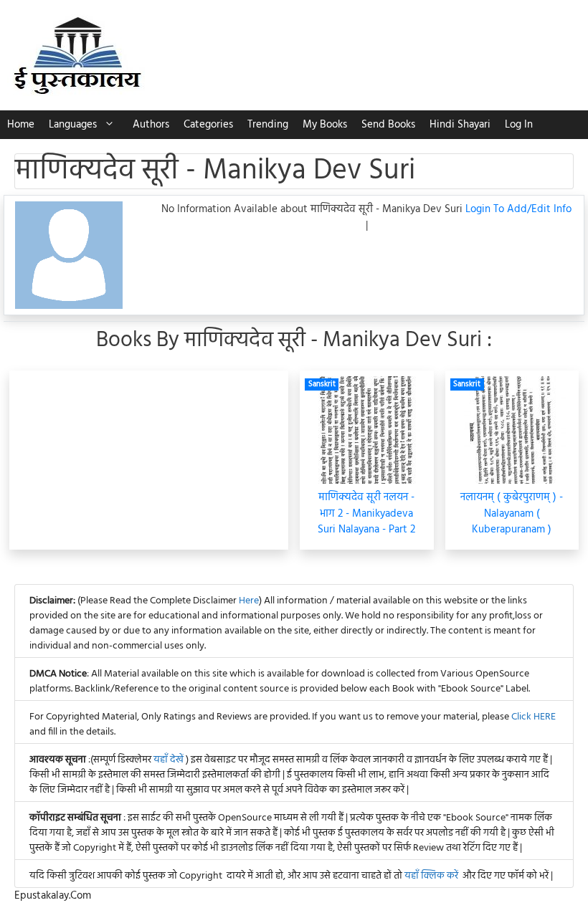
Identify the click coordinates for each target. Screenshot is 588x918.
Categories (208, 124)
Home (20, 124)
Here (249, 601)
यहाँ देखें (169, 760)
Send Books (388, 124)
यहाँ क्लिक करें (431, 876)
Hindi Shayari (460, 124)
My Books (325, 124)
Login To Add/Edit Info (518, 209)
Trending (267, 124)
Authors (151, 124)
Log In (519, 124)
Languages (73, 124)
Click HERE (533, 717)
